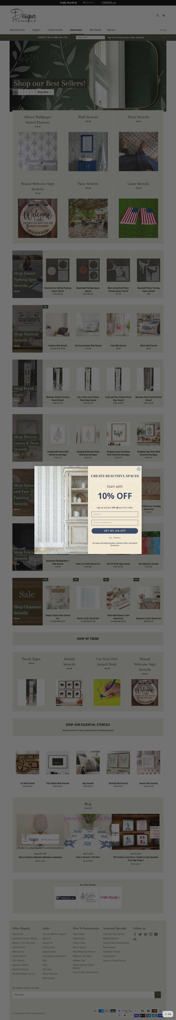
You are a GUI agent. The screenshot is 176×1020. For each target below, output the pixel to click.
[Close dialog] (138, 469)
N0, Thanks (115, 538)
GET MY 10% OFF (115, 530)
